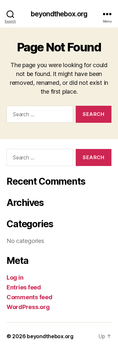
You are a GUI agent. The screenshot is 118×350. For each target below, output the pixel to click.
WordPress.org (28, 307)
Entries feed (24, 287)
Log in (15, 277)
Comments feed (29, 297)
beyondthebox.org (59, 13)
